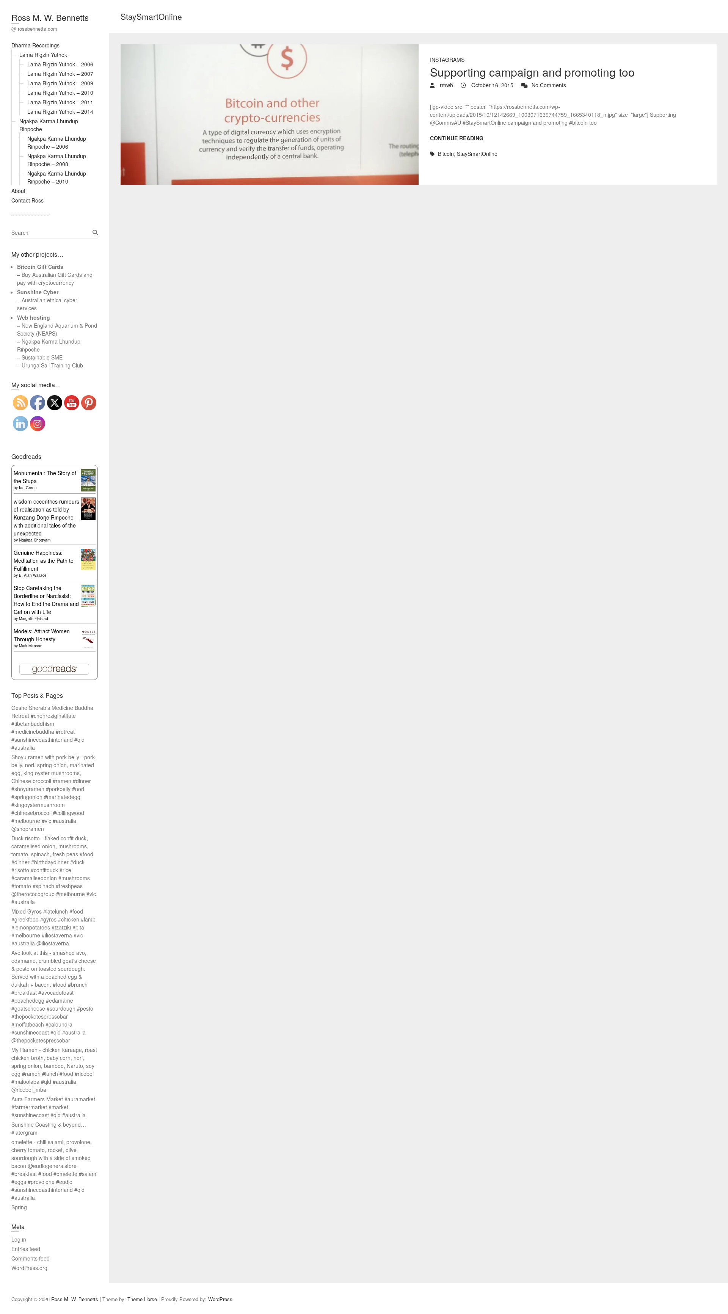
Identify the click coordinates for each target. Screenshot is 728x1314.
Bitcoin (446, 153)
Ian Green (28, 487)
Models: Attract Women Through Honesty (42, 635)
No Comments (549, 85)
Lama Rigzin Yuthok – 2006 (60, 64)
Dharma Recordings (35, 45)
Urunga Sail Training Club (52, 365)
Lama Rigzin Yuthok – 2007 (60, 73)
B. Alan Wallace (33, 575)
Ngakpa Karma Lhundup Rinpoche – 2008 (56, 160)
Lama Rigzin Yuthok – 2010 (60, 92)
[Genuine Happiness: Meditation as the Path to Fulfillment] (88, 552)
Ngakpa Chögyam (34, 540)
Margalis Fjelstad (33, 618)
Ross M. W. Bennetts (50, 17)
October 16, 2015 (491, 85)
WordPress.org (29, 1268)
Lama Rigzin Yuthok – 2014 (60, 111)
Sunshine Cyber (37, 292)
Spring (19, 1207)
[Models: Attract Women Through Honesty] (88, 631)
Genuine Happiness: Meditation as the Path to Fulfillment (44, 560)
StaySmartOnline (477, 153)
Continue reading (456, 138)
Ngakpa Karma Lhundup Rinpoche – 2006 (56, 142)
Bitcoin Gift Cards (40, 266)
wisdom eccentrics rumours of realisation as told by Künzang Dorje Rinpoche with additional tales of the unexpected (46, 517)
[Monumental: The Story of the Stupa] (88, 473)
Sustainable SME (42, 357)
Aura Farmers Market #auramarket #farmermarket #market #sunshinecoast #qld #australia (53, 1107)
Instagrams (447, 59)
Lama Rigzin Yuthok (43, 54)
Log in (18, 1239)
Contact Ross (27, 200)
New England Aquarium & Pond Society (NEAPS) (57, 329)
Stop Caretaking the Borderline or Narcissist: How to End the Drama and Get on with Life (46, 599)
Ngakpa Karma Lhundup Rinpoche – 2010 (56, 177)
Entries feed (25, 1249)
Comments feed (30, 1258)
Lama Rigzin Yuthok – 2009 (60, 83)
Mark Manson (30, 645)
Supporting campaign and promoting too (532, 72)
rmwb (445, 85)
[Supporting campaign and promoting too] (270, 114)
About (18, 191)
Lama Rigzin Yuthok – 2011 (60, 102)
